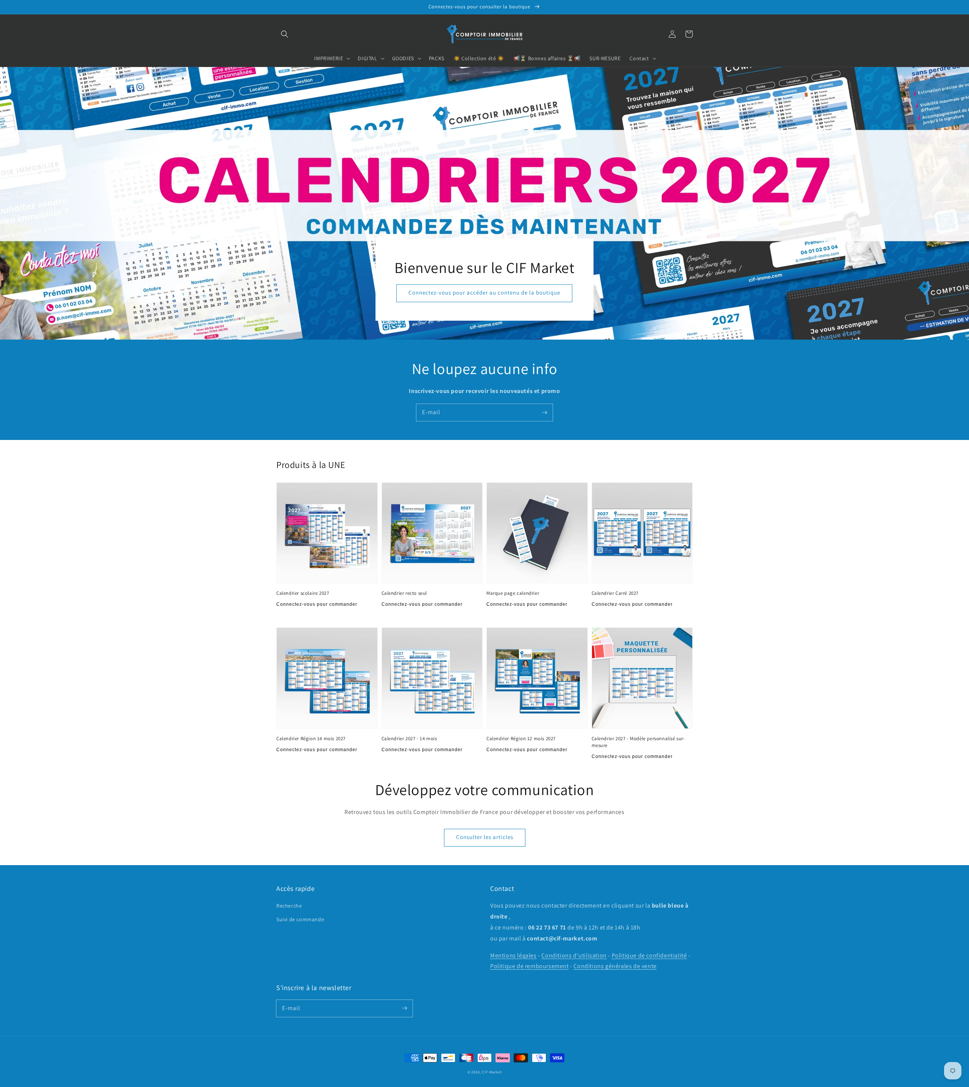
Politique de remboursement (529, 966)
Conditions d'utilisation (573, 955)
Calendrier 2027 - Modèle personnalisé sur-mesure (638, 742)
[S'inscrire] (544, 412)
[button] (284, 34)
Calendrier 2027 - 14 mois (409, 738)
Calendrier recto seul (404, 593)
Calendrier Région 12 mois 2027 (521, 738)
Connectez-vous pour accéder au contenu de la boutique (484, 292)
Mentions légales (513, 955)
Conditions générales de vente (614, 966)
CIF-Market (492, 1072)
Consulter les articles (484, 837)
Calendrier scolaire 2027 (302, 593)
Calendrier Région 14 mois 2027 (311, 738)
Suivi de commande (300, 919)
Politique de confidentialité (649, 955)
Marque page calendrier (512, 593)
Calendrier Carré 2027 (615, 593)
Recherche (289, 905)
